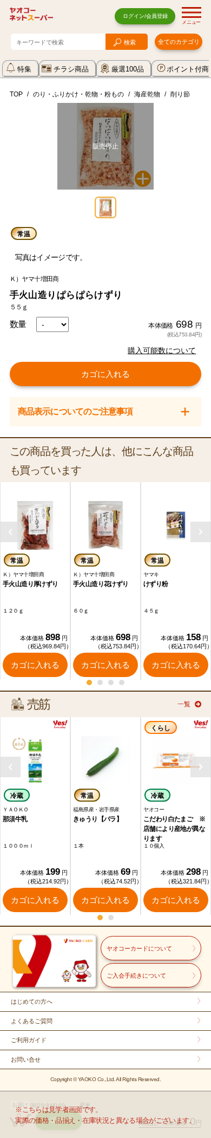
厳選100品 (127, 69)
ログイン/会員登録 (145, 16)
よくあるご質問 (31, 1021)
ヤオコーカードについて (139, 948)
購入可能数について (162, 350)
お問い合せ (26, 1059)
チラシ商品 (71, 69)
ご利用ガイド (29, 1040)
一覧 (183, 704)
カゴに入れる (105, 374)
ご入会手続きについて (136, 975)
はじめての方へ (31, 1001)
